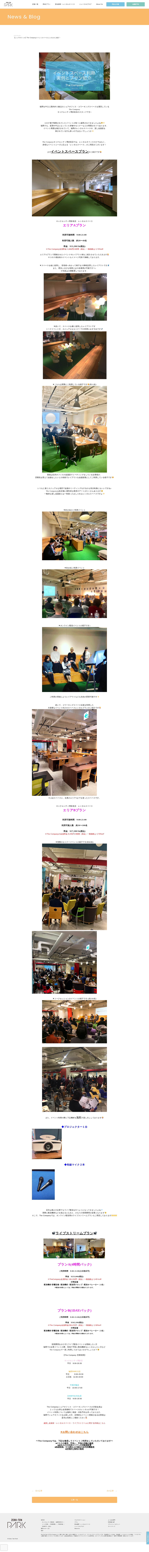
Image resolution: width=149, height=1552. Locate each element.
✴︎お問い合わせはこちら (74, 1432)
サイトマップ (111, 1526)
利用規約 (110, 1522)
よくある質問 (111, 1520)
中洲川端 (60, 1524)
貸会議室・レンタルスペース (65, 4)
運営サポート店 (45, 1528)
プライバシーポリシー (114, 1524)
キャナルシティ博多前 (48, 1522)
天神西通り (53, 1524)
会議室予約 (135, 4)
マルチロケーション (79, 1520)
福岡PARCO (59, 1522)
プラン (76, 1522)
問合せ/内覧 (115, 4)
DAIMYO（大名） (47, 1526)
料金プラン (46, 4)
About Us (99, 4)
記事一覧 (74, 1500)
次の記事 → (112, 1491)
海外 (42, 1530)
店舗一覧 (35, 4)
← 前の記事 (37, 1491)
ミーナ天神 (45, 1524)
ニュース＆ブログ (85, 4)
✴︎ (44, 1423)
